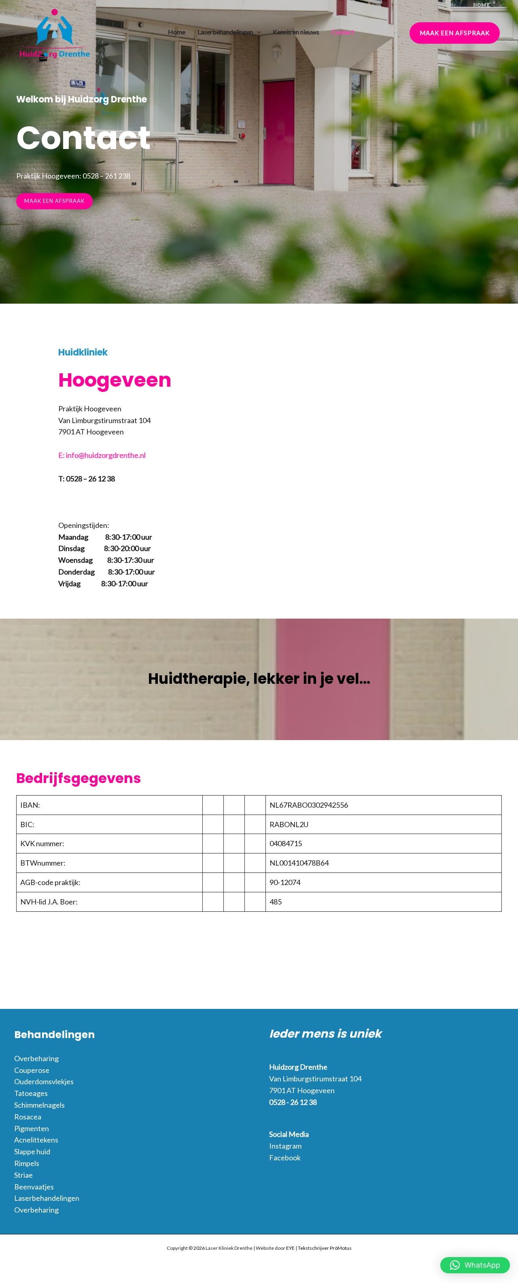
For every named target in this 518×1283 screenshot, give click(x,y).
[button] (257, 32)
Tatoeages (31, 1093)
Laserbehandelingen (225, 32)
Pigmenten (31, 1128)
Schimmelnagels (39, 1104)
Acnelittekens (36, 1139)
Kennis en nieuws (296, 32)
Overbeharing (36, 1058)
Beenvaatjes (34, 1186)
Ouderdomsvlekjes (44, 1081)
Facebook (285, 1157)
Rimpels (26, 1163)
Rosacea (27, 1116)
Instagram (285, 1145)
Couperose (31, 1070)
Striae (23, 1174)
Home (176, 32)
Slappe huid (32, 1151)
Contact (342, 32)
